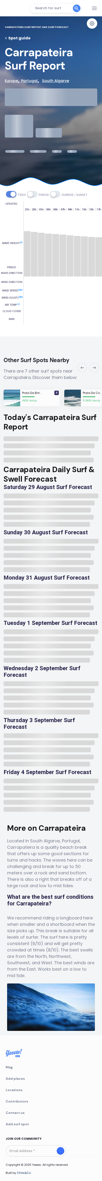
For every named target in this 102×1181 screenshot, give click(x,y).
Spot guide (19, 38)
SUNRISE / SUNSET (75, 195)
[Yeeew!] (15, 8)
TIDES (22, 195)
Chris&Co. (24, 1173)
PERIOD (44, 195)
